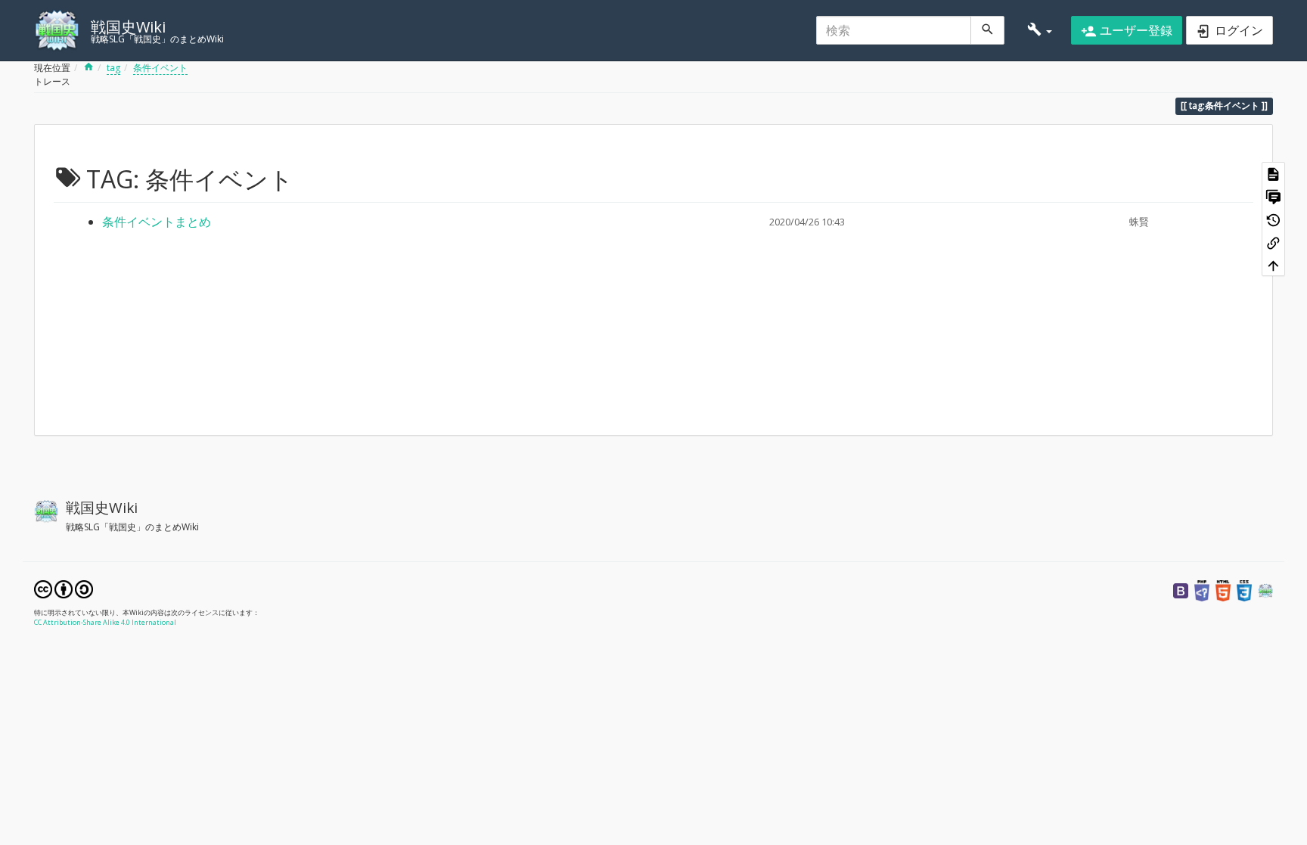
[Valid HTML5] (1223, 589)
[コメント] (1273, 196)
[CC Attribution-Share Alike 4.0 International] (63, 588)
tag (113, 67)
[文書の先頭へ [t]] (1273, 264)
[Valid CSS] (1244, 589)
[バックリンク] (1273, 241)
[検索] (987, 30)
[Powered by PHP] (1201, 589)
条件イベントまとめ (156, 221)
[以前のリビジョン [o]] (1273, 218)
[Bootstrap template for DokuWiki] (1180, 589)
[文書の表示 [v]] (1273, 173)
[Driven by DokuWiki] (1265, 589)
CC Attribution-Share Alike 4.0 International (105, 622)
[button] (1039, 30)
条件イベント (160, 67)
